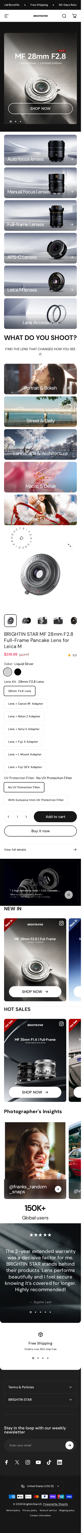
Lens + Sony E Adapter (23, 729)
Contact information (40, 1515)
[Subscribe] (69, 1445)
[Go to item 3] (58, 620)
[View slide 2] (35, 1312)
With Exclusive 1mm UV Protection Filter (36, 800)
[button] (69, 894)
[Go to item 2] (42, 620)
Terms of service (48, 1510)
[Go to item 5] (74, 620)
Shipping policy (67, 1510)
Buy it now (40, 831)
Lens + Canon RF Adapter (25, 703)
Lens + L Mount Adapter (25, 754)
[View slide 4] (45, 1312)
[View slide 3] (40, 1312)
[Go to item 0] (10, 620)
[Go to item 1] (26, 620)
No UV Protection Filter (24, 787)
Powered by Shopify (55, 1504)
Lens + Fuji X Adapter (23, 742)
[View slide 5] (50, 1312)
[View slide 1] (30, 1312)
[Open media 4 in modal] (69, 545)
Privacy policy (30, 1510)
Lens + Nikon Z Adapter (24, 716)
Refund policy (13, 1510)
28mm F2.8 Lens (19, 691)
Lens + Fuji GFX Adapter (25, 767)
